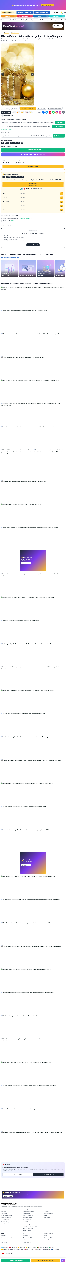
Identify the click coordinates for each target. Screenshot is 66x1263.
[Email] (60, 112)
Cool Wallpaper (27, 1222)
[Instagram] (56, 112)
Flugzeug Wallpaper (28, 1215)
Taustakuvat (56, 1249)
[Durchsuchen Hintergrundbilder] (31, 16)
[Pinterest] (50, 112)
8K (22, 142)
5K (18, 142)
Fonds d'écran (29, 1249)
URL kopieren (60, 136)
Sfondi (52, 1247)
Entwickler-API (48, 1240)
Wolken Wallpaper (27, 1217)
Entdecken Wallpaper (6, 1215)
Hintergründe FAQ (27, 1237)
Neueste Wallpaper (6, 1217)
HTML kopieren (59, 126)
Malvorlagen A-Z (5, 1242)
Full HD (7, 142)
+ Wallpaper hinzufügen (24, 12)
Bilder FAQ (25, 1240)
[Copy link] (63, 112)
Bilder (39, 16)
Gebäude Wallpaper (28, 1228)
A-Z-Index (3, 1211)
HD (2, 142)
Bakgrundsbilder (32, 1247)
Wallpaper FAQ (26, 1235)
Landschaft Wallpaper (28, 1211)
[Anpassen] (63, 1260)
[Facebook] (43, 112)
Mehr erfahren (17, 1174)
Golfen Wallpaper (27, 1230)
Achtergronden (19, 1249)
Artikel (3, 1224)
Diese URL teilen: (5, 132)
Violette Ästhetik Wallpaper (30, 1226)
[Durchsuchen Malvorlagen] (63, 16)
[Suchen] (63, 12)
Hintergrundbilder (24, 16)
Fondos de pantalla (8, 1249)
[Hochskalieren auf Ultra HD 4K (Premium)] (61, 202)
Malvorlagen (55, 16)
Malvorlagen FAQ (27, 1242)
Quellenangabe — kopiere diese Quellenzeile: (13, 119)
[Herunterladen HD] (61, 193)
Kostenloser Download (34, 149)
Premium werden (9, 12)
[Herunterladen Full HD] (61, 198)
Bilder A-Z (3, 1240)
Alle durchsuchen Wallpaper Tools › (10, 257)
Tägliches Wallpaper (6, 1222)
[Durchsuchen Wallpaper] (15, 16)
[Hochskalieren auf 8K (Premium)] (61, 210)
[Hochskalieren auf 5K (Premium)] (61, 206)
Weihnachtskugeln (15, 32)
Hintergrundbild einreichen (51, 1237)
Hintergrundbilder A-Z (6, 1237)
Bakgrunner (47, 1249)
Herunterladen (33, 184)
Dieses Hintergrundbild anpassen (33, 154)
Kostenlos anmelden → (48, 1174)
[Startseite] (1, 32)
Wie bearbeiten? (15, 220)
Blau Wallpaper (26, 1213)
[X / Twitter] (46, 112)
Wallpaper (7, 16)
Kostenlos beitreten (42, 12)
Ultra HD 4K (13, 142)
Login (56, 12)
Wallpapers (14, 1247)
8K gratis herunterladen (46, 1260)
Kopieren (61, 122)
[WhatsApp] (53, 112)
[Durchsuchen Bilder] (47, 16)
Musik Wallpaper (27, 1219)
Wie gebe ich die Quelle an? (7, 129)
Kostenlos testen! (33, 166)
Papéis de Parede (43, 1247)
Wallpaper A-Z (5, 1235)
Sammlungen (4, 1213)
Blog (45, 1235)
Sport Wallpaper (27, 1224)
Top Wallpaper (5, 1219)
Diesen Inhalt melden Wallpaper (10, 225)
